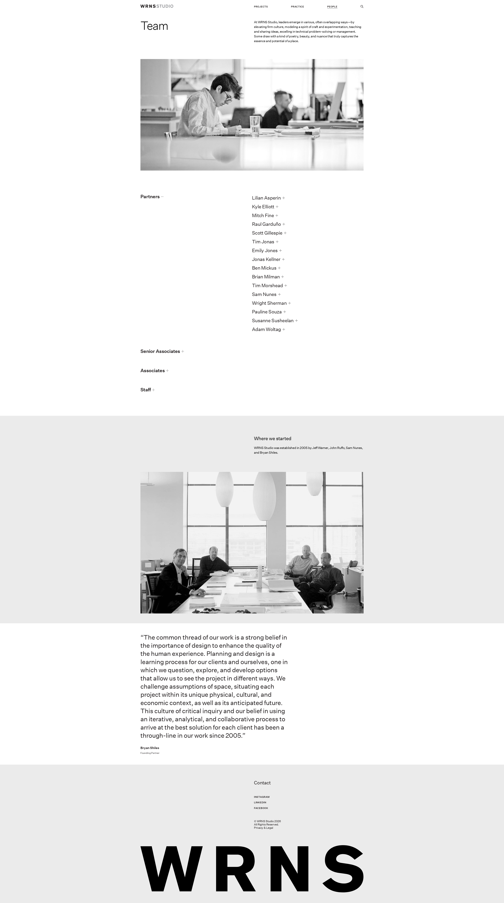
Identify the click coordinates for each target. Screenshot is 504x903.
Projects (261, 6)
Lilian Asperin (266, 198)
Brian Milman (266, 277)
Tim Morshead (267, 285)
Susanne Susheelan (273, 320)
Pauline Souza (267, 312)
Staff (145, 390)
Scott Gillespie (267, 233)
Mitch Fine (263, 215)
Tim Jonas (263, 242)
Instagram (262, 796)
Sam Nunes (264, 294)
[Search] (362, 6)
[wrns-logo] (156, 6)
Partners (150, 196)
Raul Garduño (266, 224)
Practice (297, 6)
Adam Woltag (266, 329)
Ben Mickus (264, 268)
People (332, 6)
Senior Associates (160, 351)
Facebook (261, 808)
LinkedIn (260, 802)
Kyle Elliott (263, 207)
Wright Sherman (269, 303)
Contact (262, 782)
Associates (152, 370)
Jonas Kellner (266, 259)
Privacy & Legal (263, 827)
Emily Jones (265, 250)
